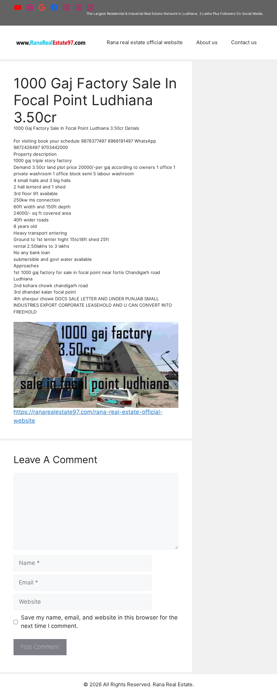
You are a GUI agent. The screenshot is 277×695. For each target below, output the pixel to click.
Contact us (244, 42)
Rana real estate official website (145, 42)
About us (207, 42)
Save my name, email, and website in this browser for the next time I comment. (99, 622)
